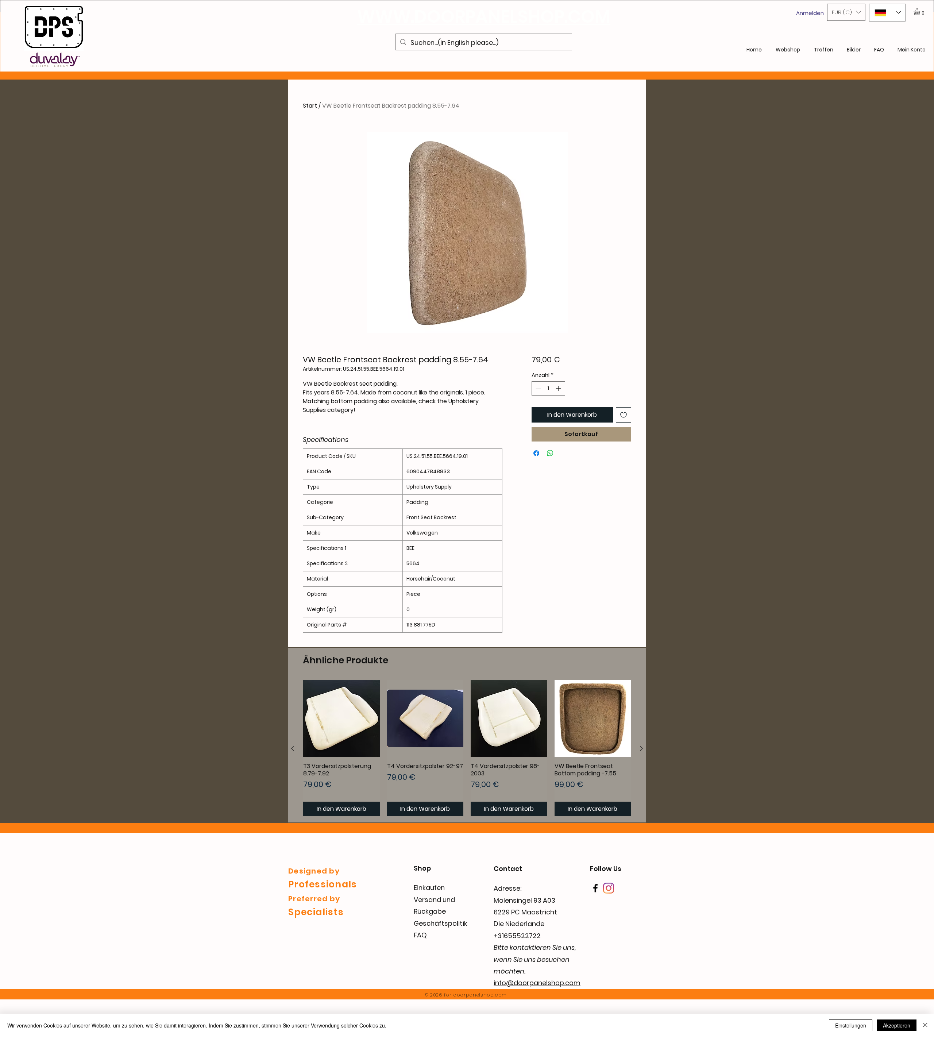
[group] (467, 748)
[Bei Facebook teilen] (536, 453)
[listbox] (846, 12)
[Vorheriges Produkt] (292, 748)
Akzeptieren (896, 1025)
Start (310, 105)
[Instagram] (608, 888)
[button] (846, 12)
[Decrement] (538, 388)
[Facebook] (595, 888)
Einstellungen (850, 1025)
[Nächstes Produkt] (641, 748)
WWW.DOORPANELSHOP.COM (483, 16)
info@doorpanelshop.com (537, 982)
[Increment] (559, 388)
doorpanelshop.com (480, 994)
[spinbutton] (548, 388)
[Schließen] (925, 1025)
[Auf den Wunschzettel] (623, 415)
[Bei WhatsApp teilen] (550, 453)
